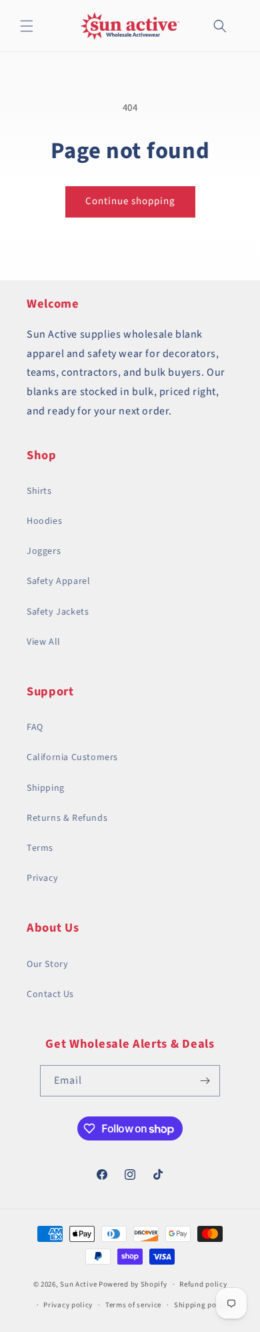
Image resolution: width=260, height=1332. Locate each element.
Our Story (47, 964)
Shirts (39, 491)
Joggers (44, 551)
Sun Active (78, 1284)
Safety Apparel (58, 581)
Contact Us (50, 994)
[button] (26, 26)
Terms (40, 848)
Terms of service (133, 1305)
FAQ (35, 727)
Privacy (42, 878)
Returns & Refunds (67, 818)
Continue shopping (130, 201)
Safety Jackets (58, 612)
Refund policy (203, 1284)
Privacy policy (68, 1305)
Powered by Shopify (133, 1284)
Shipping (46, 788)
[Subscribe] (204, 1080)
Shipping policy (201, 1305)
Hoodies (44, 521)
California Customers (72, 757)
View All (44, 642)
